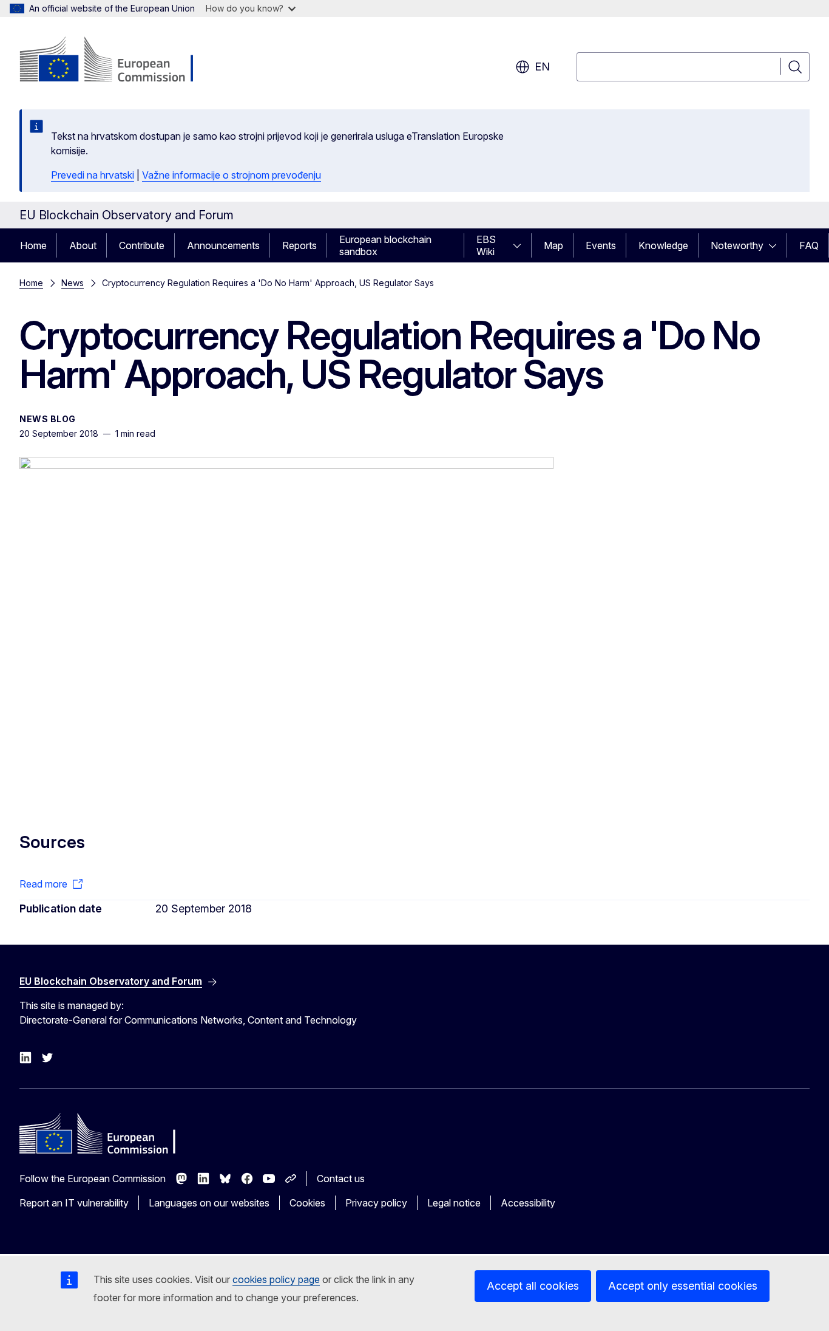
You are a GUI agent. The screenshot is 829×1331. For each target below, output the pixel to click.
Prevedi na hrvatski (92, 175)
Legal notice (454, 1203)
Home (33, 245)
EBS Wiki (486, 245)
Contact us (341, 1178)
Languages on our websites (209, 1203)
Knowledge (663, 245)
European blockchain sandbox (385, 245)
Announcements (223, 245)
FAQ (809, 245)
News (72, 283)
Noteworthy (737, 245)
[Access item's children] (520, 245)
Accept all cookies (533, 1285)
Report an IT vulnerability (74, 1203)
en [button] (542, 66)
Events (601, 245)
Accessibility (528, 1203)
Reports (299, 245)
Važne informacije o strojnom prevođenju (231, 175)
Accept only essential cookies (682, 1285)
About (82, 245)
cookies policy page (276, 1279)
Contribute (141, 245)
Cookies (307, 1203)
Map (553, 245)
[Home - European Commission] (117, 60)
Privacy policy (376, 1203)
